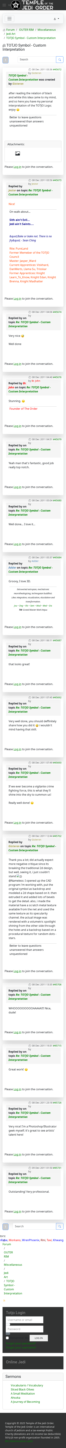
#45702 (57, 836)
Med (45, 605)
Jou (15, 605)
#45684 (57, 557)
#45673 (57, 180)
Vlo (26, 605)
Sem (32, 605)
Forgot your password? (21, 1343)
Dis (50, 605)
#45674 (57, 312)
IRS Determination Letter (19, 1441)
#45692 (57, 697)
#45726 (57, 1102)
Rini (43, 1240)
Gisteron (36, 73)
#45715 (57, 1045)
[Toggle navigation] (9, 18)
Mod (38, 605)
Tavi (49, 1240)
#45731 (57, 1167)
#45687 (57, 640)
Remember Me (19, 1338)
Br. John (36, 380)
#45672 (57, 69)
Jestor (35, 183)
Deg (21, 605)
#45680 (57, 500)
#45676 (57, 377)
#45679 (57, 439)
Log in (17, 167)
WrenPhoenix (30, 1240)
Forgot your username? (21, 1347)
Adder (35, 561)
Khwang (58, 1240)
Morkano (15, 1240)
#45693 (57, 762)
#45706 (57, 984)
